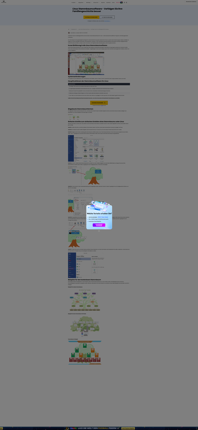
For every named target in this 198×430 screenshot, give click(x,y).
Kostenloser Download (99, 225)
